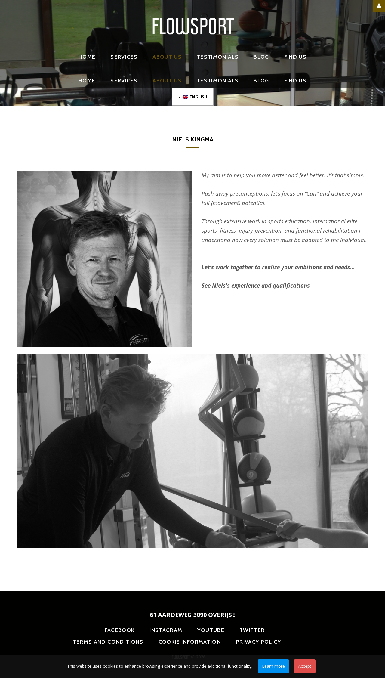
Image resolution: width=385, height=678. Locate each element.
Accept (304, 666)
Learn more (273, 666)
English (197, 97)
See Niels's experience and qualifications (256, 285)
